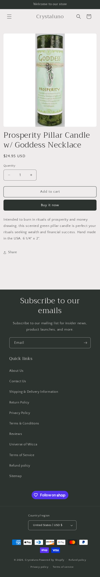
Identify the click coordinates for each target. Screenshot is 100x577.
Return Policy (19, 402)
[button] (9, 16)
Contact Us (17, 381)
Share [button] (12, 252)
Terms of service (63, 567)
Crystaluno (31, 559)
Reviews (15, 434)
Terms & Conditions (24, 423)
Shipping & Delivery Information (33, 392)
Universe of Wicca (23, 444)
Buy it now (50, 205)
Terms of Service (21, 455)
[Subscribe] (85, 342)
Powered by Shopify (51, 559)
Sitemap (15, 476)
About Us (16, 371)
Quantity (9, 165)
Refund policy (19, 466)
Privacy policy (39, 567)
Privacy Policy (19, 413)
